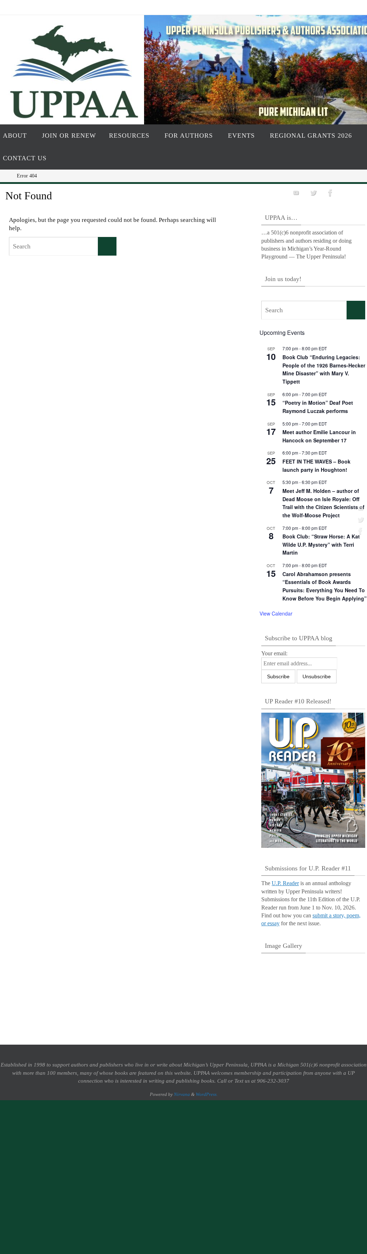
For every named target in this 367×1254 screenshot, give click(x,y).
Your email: (274, 653)
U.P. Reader (285, 883)
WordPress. (207, 1094)
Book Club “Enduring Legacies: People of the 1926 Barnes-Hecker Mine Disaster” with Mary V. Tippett (323, 369)
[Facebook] (359, 531)
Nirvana (182, 1094)
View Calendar (275, 613)
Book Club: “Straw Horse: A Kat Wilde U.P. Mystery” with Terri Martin (321, 544)
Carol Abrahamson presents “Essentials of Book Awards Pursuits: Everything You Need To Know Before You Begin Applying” (324, 586)
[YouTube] (359, 508)
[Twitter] (359, 519)
